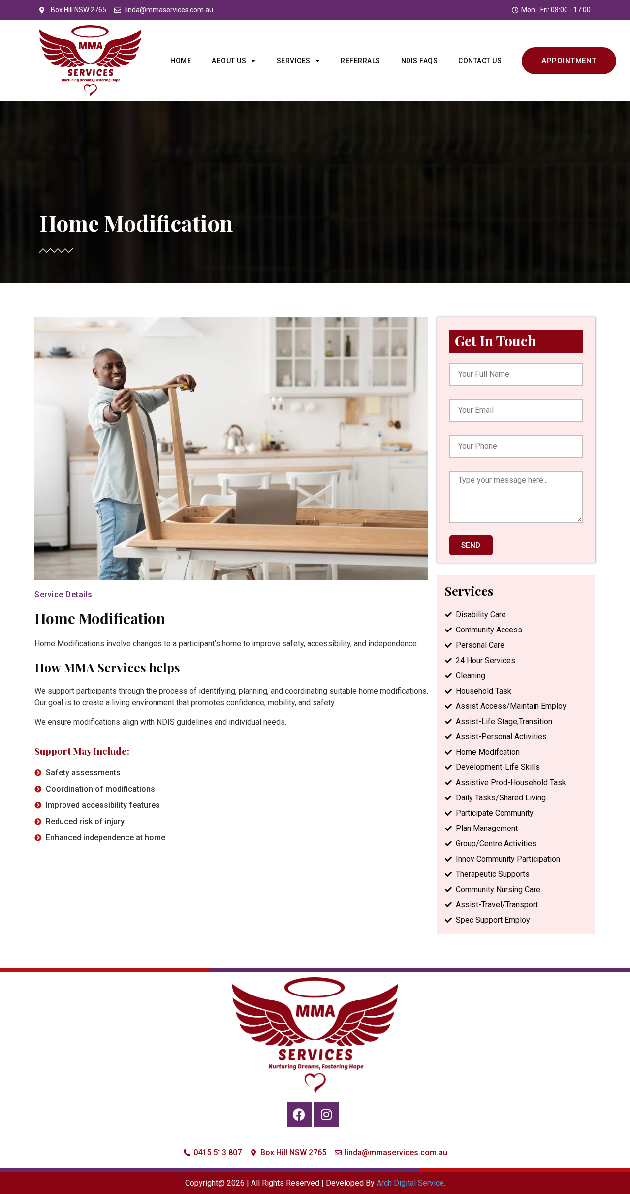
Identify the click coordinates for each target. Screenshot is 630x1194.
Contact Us (480, 61)
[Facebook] (299, 1114)
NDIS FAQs (419, 61)
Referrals (360, 61)
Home (180, 61)
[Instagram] (326, 1114)
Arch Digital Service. (411, 1183)
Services (294, 61)
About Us (229, 61)
